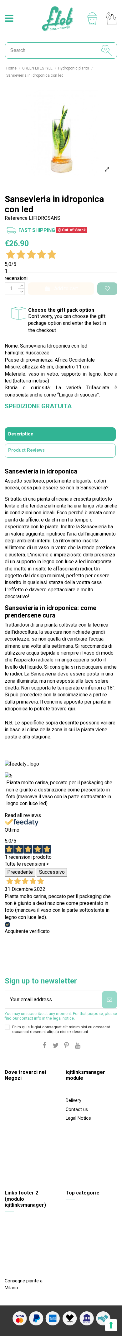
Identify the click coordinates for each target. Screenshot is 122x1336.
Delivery (73, 1100)
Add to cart (66, 288)
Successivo (52, 872)
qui (71, 709)
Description (20, 434)
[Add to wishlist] (107, 288)
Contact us (77, 1109)
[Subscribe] (109, 999)
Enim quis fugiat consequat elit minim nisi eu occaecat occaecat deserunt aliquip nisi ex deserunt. (61, 1029)
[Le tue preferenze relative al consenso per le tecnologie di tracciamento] (111, 1325)
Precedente (20, 872)
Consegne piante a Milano (24, 1284)
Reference (16, 218)
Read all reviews (23, 815)
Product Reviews (26, 450)
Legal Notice (78, 1118)
